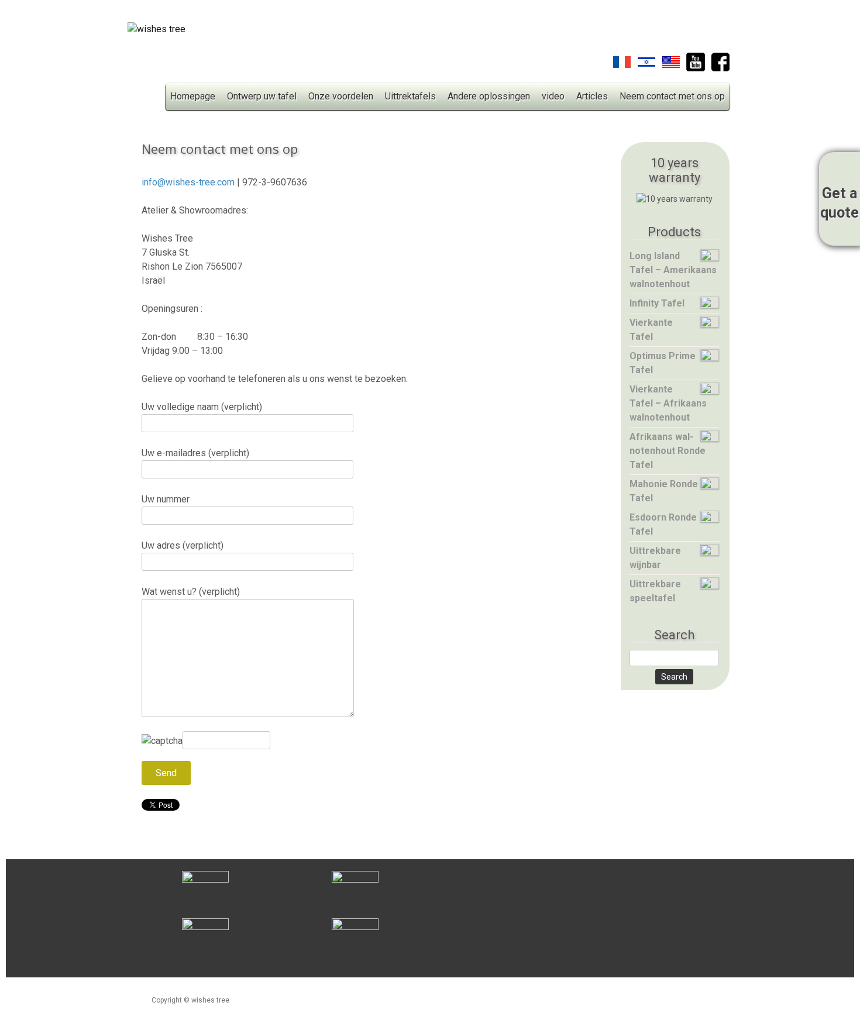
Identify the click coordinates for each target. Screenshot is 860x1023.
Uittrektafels (410, 96)
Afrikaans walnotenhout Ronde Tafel (667, 450)
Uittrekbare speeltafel (655, 591)
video (553, 96)
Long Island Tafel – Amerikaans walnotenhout (673, 270)
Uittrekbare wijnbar (655, 557)
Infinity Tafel (656, 303)
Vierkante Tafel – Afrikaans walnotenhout (668, 403)
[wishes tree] (156, 32)
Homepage (192, 96)
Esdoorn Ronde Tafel (663, 524)
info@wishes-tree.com (188, 182)
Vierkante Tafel (651, 329)
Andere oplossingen (489, 96)
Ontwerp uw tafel (262, 96)
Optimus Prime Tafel (662, 363)
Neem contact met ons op (672, 96)
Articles (592, 96)
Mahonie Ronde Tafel (663, 491)
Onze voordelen (340, 96)
